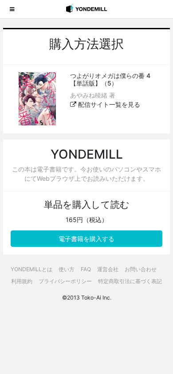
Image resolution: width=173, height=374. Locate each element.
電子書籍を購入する (86, 238)
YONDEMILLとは (31, 269)
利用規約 (21, 281)
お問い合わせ (141, 269)
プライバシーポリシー (65, 281)
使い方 (67, 269)
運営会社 (107, 269)
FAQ (86, 269)
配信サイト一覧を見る (108, 104)
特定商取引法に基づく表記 (130, 281)
